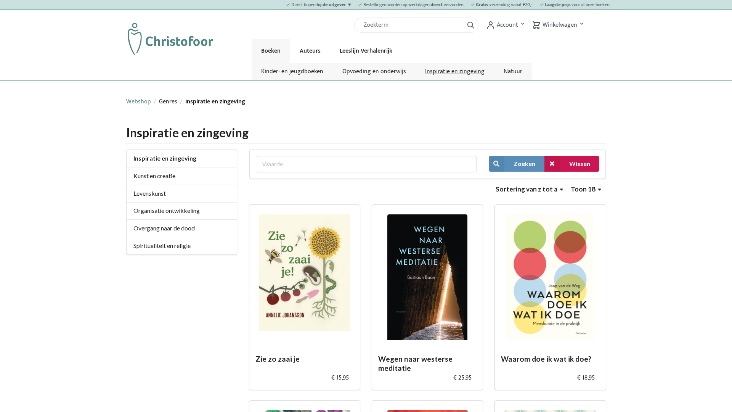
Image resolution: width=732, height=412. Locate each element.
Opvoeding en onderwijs (374, 71)
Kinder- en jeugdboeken (292, 71)
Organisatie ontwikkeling (166, 210)
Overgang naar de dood (164, 228)
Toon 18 (584, 189)
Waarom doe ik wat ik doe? (546, 358)
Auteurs (310, 51)
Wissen (579, 163)
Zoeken (524, 163)
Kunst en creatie (154, 175)
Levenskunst (149, 193)
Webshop (138, 102)
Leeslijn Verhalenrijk (366, 51)
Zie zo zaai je (277, 358)
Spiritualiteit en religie (162, 245)
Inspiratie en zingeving (455, 71)
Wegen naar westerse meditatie (415, 363)
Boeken (271, 51)
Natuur (513, 71)
